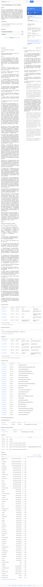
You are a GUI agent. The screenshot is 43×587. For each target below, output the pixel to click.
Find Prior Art (38, 12)
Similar (30, 13)
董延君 (34, 17)
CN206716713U (4, 371)
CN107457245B (4, 414)
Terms (25, 585)
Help (33, 585)
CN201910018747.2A (5, 424)
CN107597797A (4, 402)
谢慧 (29, 18)
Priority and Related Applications (36, 42)
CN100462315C (4, 369)
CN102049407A (4, 391)
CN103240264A (4, 383)
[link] (12, 24)
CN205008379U (4, 406)
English (34, 16)
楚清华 (36, 17)
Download (35, 454)
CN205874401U (4, 400)
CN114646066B (4, 412)
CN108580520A (4, 389)
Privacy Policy (30, 585)
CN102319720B (4, 385)
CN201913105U (4, 381)
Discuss (29, 44)
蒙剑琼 (38, 17)
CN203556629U (4, 408)
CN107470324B (4, 375)
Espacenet (33, 43)
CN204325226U (4, 387)
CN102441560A (4, 410)
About (10, 585)
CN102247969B (4, 377)
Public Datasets (20, 585)
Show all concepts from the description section (9, 579)
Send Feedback (14, 585)
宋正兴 (31, 17)
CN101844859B (4, 373)
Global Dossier (37, 43)
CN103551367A (4, 404)
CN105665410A (4, 379)
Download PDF (31, 12)
